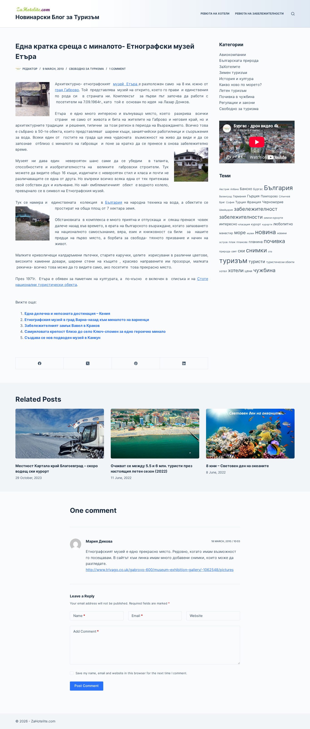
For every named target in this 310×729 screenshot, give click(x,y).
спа (270, 251)
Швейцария (226, 209)
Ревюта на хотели (215, 13)
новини (282, 233)
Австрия (224, 189)
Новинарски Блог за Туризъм (57, 17)
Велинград (225, 196)
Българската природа (238, 60)
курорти (267, 224)
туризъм (233, 261)
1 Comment (117, 68)
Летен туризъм (232, 90)
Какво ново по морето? (240, 84)
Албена (234, 189)
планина (256, 242)
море (240, 232)
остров (223, 242)
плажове (242, 242)
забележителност (256, 209)
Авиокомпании (232, 54)
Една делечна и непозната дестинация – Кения (67, 313)
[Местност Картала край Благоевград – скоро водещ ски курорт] (59, 433)
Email (137, 616)
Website (196, 616)
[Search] (293, 13)
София (230, 202)
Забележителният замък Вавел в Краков (62, 325)
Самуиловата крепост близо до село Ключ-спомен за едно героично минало (95, 331)
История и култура (236, 78)
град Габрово (67, 90)
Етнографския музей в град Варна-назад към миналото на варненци (87, 319)
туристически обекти (280, 262)
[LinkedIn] (184, 363)
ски (241, 250)
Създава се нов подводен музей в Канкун (62, 337)
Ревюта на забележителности (259, 13)
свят (234, 251)
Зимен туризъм (233, 72)
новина (265, 231)
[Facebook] (40, 363)
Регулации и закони (237, 102)
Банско (246, 189)
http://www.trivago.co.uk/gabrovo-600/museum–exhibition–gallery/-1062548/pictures (160, 569)
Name (79, 616)
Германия (239, 196)
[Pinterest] (136, 363)
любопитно (283, 224)
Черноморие (272, 202)
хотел (223, 271)
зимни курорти (273, 217)
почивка (274, 241)
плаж (232, 242)
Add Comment (86, 631)
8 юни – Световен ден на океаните (237, 465)
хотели (236, 270)
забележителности (241, 217)
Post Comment (86, 686)
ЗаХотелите (229, 66)
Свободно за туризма (86, 68)
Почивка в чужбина (236, 96)
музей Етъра (126, 84)
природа (224, 251)
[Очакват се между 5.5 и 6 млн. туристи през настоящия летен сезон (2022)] (155, 433)
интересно (228, 224)
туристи (256, 261)
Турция (240, 202)
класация (244, 224)
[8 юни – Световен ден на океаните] (250, 433)
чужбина (264, 270)
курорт (256, 224)
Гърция (253, 196)
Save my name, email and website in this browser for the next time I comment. (131, 673)
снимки (256, 250)
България (113, 202)
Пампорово (269, 196)
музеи (250, 233)
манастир (226, 233)
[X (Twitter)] (88, 363)
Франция (254, 202)
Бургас (258, 189)
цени (248, 271)
